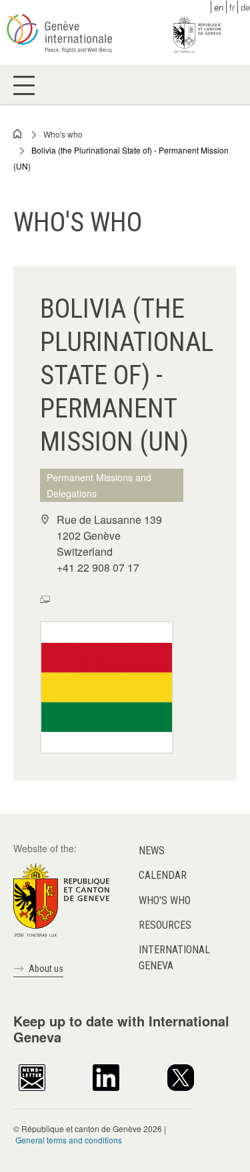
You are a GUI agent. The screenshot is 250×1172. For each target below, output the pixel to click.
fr (232, 7)
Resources (165, 925)
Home (18, 133)
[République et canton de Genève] (61, 898)
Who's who (63, 134)
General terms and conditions (68, 1139)
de (245, 7)
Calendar (163, 875)
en (218, 7)
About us (46, 968)
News (152, 850)
